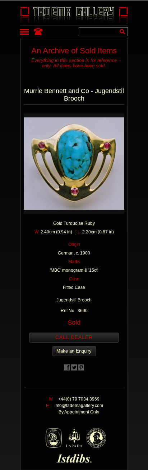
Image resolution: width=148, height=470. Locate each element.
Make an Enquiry (74, 351)
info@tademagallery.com (79, 405)
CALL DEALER (74, 337)
